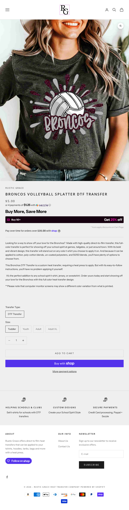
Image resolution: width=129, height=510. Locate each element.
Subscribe (91, 464)
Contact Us (64, 446)
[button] (64, 205)
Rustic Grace (14, 187)
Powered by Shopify (93, 487)
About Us (63, 440)
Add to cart (64, 353)
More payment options (65, 371)
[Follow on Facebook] (7, 477)
